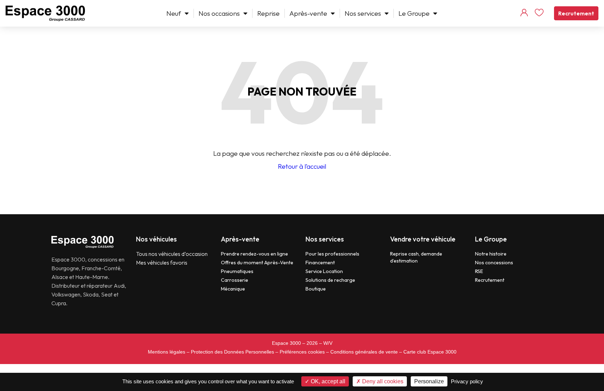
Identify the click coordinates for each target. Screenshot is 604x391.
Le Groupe (414, 13)
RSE (479, 271)
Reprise (268, 13)
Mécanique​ (233, 289)
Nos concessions (494, 262)
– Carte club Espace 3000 (427, 352)
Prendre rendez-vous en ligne (254, 254)
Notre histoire (490, 254)
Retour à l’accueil (302, 166)
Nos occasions (219, 13)
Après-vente (308, 13)
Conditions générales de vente (364, 352)
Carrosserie (234, 280)
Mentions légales (166, 352)
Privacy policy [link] (467, 381)
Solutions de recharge (330, 280)
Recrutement (576, 13)
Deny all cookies (382, 381)
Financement (320, 262)
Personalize (429, 381)
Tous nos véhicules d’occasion (172, 253)
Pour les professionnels (332, 254)
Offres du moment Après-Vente (257, 262)
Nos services (363, 13)
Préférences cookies (302, 352)
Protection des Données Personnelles (232, 352)
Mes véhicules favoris (161, 262)
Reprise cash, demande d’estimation (416, 257)
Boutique (315, 289)
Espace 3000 (286, 343)
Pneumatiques (237, 271)
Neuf (173, 13)
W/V (327, 343)
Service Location (324, 271)
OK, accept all (327, 381)
